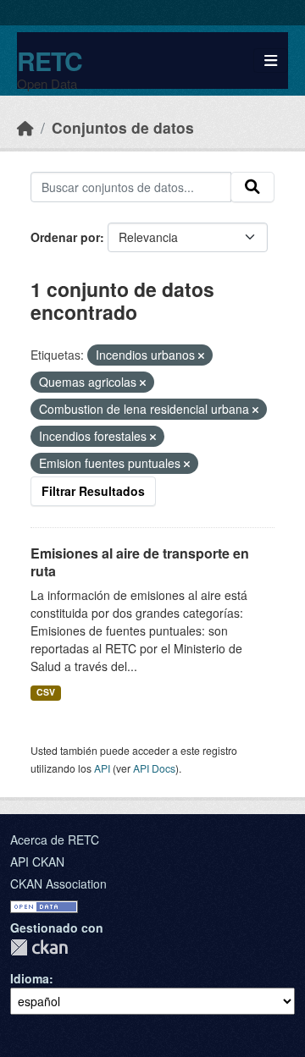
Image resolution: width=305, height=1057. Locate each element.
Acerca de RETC (54, 839)
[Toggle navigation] (270, 60)
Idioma (29, 978)
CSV (45, 691)
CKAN (39, 947)
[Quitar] (201, 355)
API (102, 768)
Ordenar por (65, 236)
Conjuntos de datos (123, 127)
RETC (49, 60)
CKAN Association (58, 883)
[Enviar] (252, 187)
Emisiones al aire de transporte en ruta (139, 562)
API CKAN (37, 861)
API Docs (154, 768)
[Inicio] (25, 127)
